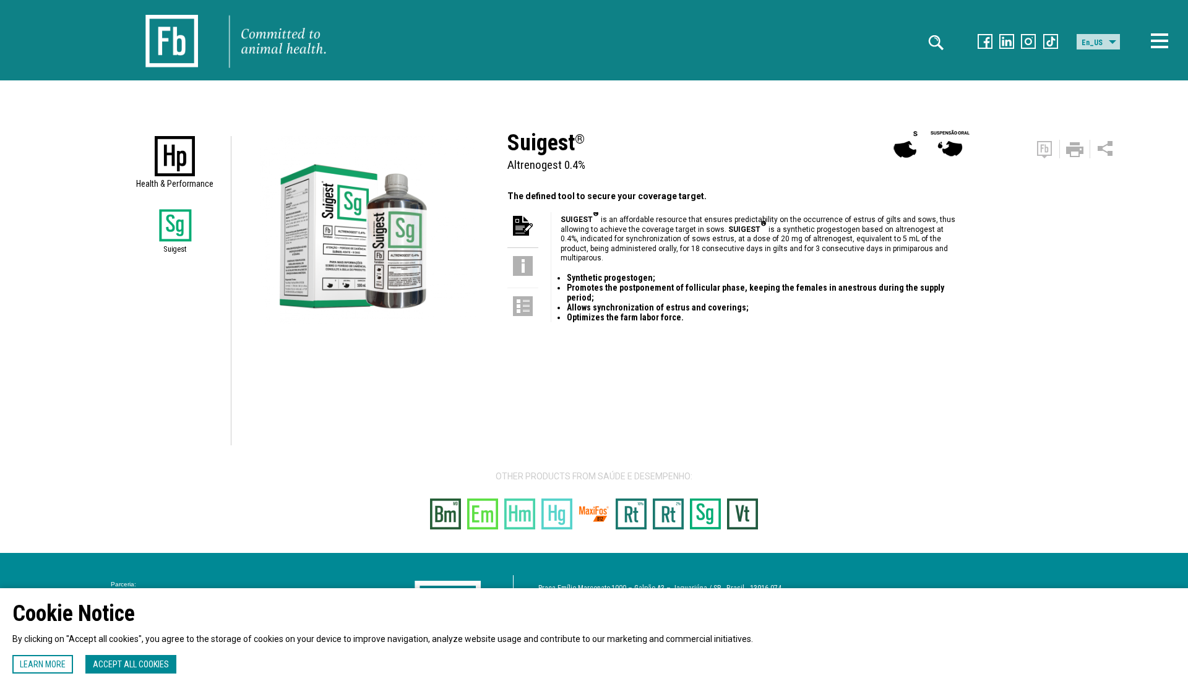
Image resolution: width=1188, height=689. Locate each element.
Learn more (43, 664)
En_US (1092, 42)
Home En (172, 13)
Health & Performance (174, 184)
